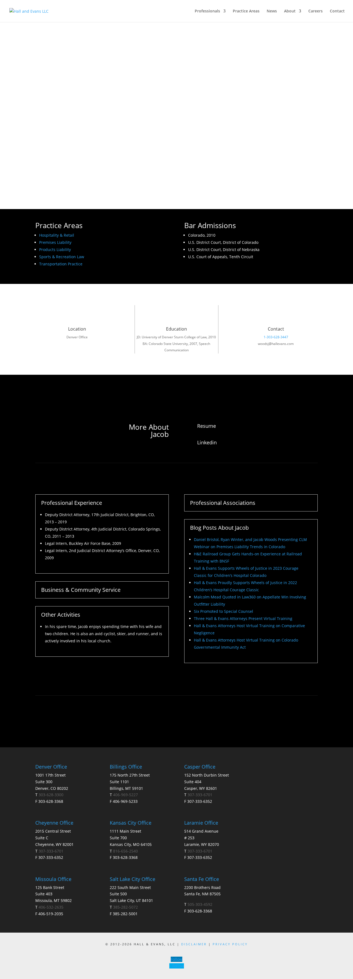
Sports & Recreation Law (61, 256)
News (272, 11)
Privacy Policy (230, 944)
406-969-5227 (125, 794)
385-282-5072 (125, 907)
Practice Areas (246, 11)
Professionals (207, 11)
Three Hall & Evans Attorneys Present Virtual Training (243, 618)
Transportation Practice (60, 263)
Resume (206, 426)
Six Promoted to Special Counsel (223, 611)
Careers (315, 11)
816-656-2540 (125, 851)
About (290, 11)
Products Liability (55, 249)
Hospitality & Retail (56, 235)
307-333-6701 (51, 851)
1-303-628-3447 (276, 337)
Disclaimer (194, 944)
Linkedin (207, 442)
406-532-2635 (51, 907)
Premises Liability (55, 242)
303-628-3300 (51, 794)
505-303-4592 (200, 904)
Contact (337, 11)
